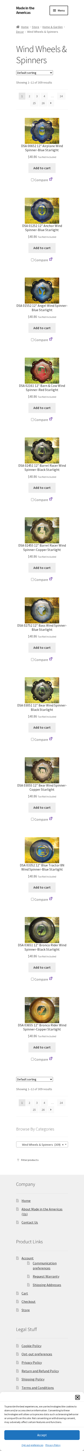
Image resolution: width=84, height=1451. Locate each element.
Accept (42, 1435)
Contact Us (30, 1222)
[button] (77, 1397)
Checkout (29, 1301)
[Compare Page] (51, 180)
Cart (25, 1293)
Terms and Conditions (38, 1387)
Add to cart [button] (42, 168)
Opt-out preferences (32, 1445)
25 (34, 103)
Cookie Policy (31, 1346)
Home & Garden (52, 27)
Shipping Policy (33, 1379)
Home (25, 27)
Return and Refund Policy (40, 1371)
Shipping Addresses (47, 1285)
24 (61, 96)
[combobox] (42, 1144)
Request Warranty (46, 1276)
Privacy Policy (53, 1445)
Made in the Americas (25, 10)
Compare (41, 180)
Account (28, 1258)
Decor (20, 32)
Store (35, 27)
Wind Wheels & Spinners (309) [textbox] (41, 1145)
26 (43, 103)
